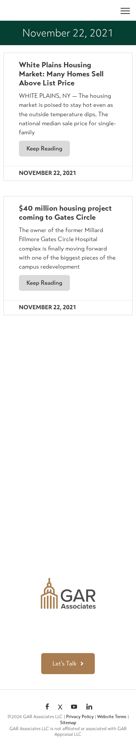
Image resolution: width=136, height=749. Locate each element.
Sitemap (68, 722)
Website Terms (112, 716)
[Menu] (125, 10)
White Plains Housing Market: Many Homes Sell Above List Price (61, 74)
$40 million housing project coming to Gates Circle (65, 213)
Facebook (47, 707)
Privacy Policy (80, 716)
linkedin (89, 707)
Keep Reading (44, 148)
